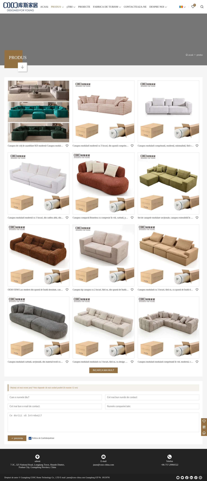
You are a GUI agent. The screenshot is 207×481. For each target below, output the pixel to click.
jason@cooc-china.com (103, 465)
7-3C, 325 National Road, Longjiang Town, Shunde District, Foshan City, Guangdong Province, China (37, 466)
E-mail (103, 461)
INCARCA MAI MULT (103, 370)
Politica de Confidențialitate (43, 438)
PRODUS (56, 6)
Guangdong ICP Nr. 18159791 (98, 477)
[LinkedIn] (191, 477)
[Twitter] (182, 477)
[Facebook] (187, 477)
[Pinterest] (196, 477)
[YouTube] (178, 477)
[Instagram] (200, 477)
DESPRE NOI (156, 6)
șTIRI (70, 6)
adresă (37, 461)
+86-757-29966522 (169, 465)
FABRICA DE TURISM (105, 6)
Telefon (169, 461)
